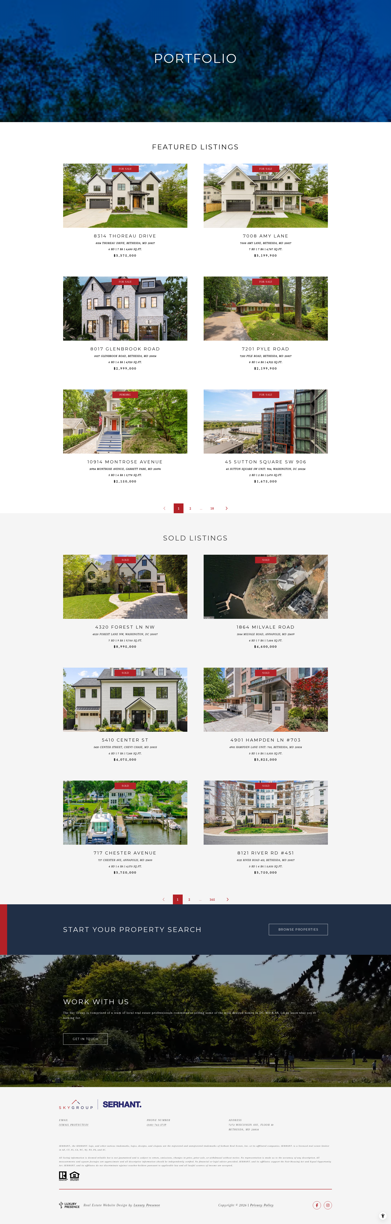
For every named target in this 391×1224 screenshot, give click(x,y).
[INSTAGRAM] (328, 1205)
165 (212, 899)
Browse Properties (298, 929)
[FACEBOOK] (317, 1205)
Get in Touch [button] (85, 1039)
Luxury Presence (147, 1205)
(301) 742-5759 (156, 1124)
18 (212, 508)
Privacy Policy (262, 1205)
